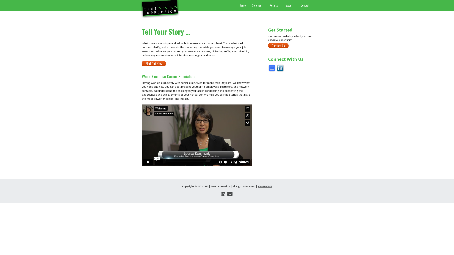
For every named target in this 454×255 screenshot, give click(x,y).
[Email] (230, 194)
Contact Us (278, 45)
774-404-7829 (265, 186)
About (289, 5)
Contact (305, 5)
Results (274, 5)
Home (242, 5)
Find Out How (154, 63)
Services (256, 5)
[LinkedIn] (223, 194)
